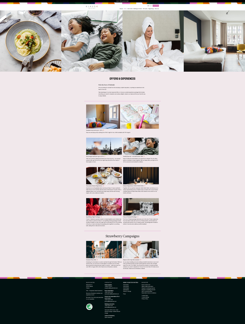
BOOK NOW (155, 5)
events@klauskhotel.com (110, 307)
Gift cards (145, 8)
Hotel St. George (127, 291)
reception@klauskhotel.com (111, 288)
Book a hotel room (146, 284)
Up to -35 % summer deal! (122, 1)
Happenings (151, 8)
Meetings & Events (137, 8)
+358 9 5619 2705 (109, 292)
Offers (125, 8)
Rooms (121, 8)
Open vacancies (108, 317)
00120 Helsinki (89, 286)
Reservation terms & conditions (149, 293)
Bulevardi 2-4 (89, 284)
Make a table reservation (147, 286)
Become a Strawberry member (93, 293)
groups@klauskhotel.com (110, 301)
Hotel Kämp (126, 284)
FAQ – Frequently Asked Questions (94, 290)
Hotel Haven (126, 286)
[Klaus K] (92, 7)
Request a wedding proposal (148, 289)
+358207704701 (108, 286)
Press (124, 294)
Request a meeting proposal (148, 288)
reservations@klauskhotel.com (112, 294)
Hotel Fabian (126, 288)
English (150, 5)
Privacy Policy (145, 298)
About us (157, 8)
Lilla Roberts (126, 289)
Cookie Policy (145, 295)
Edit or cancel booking (147, 291)
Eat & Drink (130, 8)
